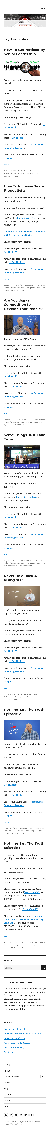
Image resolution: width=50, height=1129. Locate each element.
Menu (42, 9)
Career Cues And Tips (14, 1038)
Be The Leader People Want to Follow (29, 828)
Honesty (16, 831)
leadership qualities (28, 288)
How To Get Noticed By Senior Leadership (24, 52)
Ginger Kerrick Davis (26, 218)
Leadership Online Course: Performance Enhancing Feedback (23, 919)
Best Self (7, 831)
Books (7, 1083)
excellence (15, 697)
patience (11, 566)
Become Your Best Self (14, 1029)
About (7, 1071)
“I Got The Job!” (17, 138)
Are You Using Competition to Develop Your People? (23, 304)
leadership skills (27, 422)
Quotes (7, 1094)
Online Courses (11, 1077)
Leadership (15, 173)
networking (38, 173)
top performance (37, 697)
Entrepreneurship (20, 945)
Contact (8, 1100)
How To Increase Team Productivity (24, 188)
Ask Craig (8, 1052)
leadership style (27, 173)
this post (8, 158)
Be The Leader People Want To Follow (22, 1033)
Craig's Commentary (14, 1047)
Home (7, 1065)
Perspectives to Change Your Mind (17, 1122)
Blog (6, 1089)
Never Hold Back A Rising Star (20, 578)
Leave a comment (11, 176)
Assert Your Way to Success (17, 1043)
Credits (7, 1106)
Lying (32, 831)
